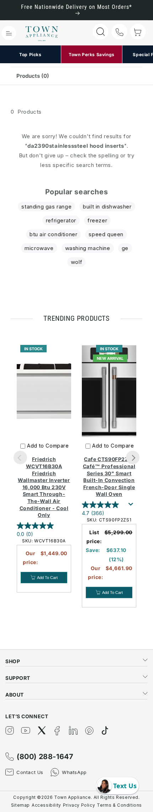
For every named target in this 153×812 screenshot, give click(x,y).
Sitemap (20, 805)
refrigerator (61, 220)
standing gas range (46, 206)
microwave (39, 248)
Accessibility (46, 805)
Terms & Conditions (119, 805)
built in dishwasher (107, 206)
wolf (76, 262)
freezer (97, 220)
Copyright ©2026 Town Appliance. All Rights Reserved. (76, 797)
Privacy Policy (79, 805)
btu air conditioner (53, 234)
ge (125, 248)
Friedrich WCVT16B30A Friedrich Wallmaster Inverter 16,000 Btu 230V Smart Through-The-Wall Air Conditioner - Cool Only (44, 487)
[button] (9, 33)
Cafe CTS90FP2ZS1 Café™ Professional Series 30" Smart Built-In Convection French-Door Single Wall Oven (109, 476)
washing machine (87, 248)
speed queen (106, 234)
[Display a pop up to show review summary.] (132, 506)
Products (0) (32, 75)
